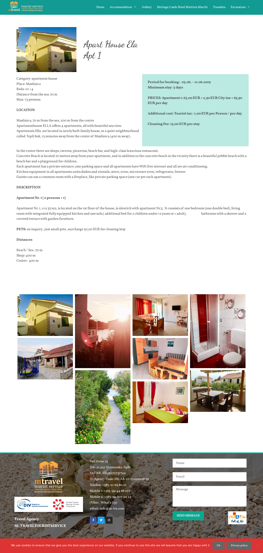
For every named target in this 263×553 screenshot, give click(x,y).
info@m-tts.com (112, 508)
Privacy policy (239, 545)
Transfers (219, 7)
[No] (258, 546)
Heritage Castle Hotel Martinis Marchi (182, 7)
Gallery (147, 7)
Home (100, 7)
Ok (218, 545)
